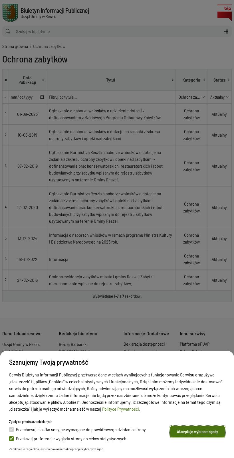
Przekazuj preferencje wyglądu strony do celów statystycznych (71, 438)
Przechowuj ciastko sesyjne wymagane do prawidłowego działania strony (81, 429)
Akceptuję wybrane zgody (197, 431)
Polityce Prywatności (120, 409)
